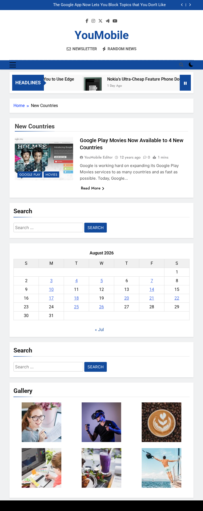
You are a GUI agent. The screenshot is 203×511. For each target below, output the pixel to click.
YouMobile (102, 35)
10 (51, 289)
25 (76, 306)
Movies (51, 174)
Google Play (29, 174)
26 (101, 306)
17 (51, 298)
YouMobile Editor (98, 157)
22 (176, 298)
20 (126, 298)
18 (76, 298)
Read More (90, 188)
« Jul (99, 329)
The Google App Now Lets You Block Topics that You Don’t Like (109, 5)
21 (151, 298)
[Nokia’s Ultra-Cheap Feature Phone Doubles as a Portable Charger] (88, 86)
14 (151, 289)
